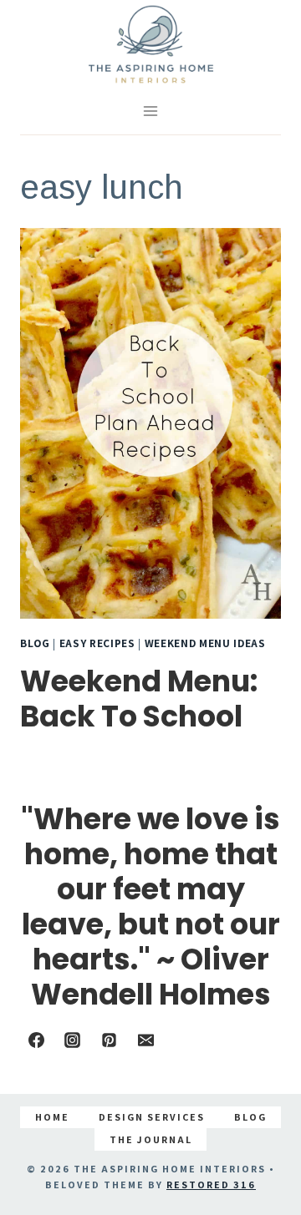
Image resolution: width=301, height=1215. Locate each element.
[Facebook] (36, 1040)
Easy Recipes (97, 643)
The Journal (151, 1139)
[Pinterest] (109, 1040)
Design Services (152, 1117)
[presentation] (150, 423)
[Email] (145, 1040)
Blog (35, 643)
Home (52, 1117)
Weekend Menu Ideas (205, 643)
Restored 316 (211, 1184)
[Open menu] (150, 111)
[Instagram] (73, 1040)
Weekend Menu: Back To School (139, 699)
